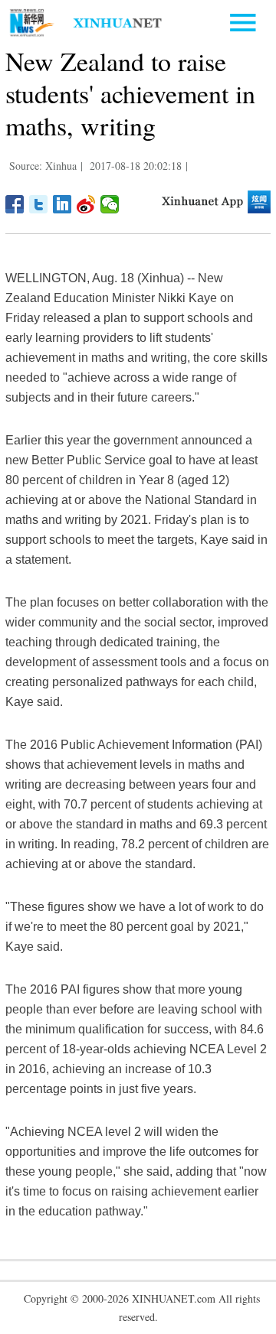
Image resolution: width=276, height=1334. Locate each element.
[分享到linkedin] (62, 204)
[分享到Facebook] (15, 204)
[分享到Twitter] (38, 204)
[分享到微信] (110, 204)
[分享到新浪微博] (86, 204)
